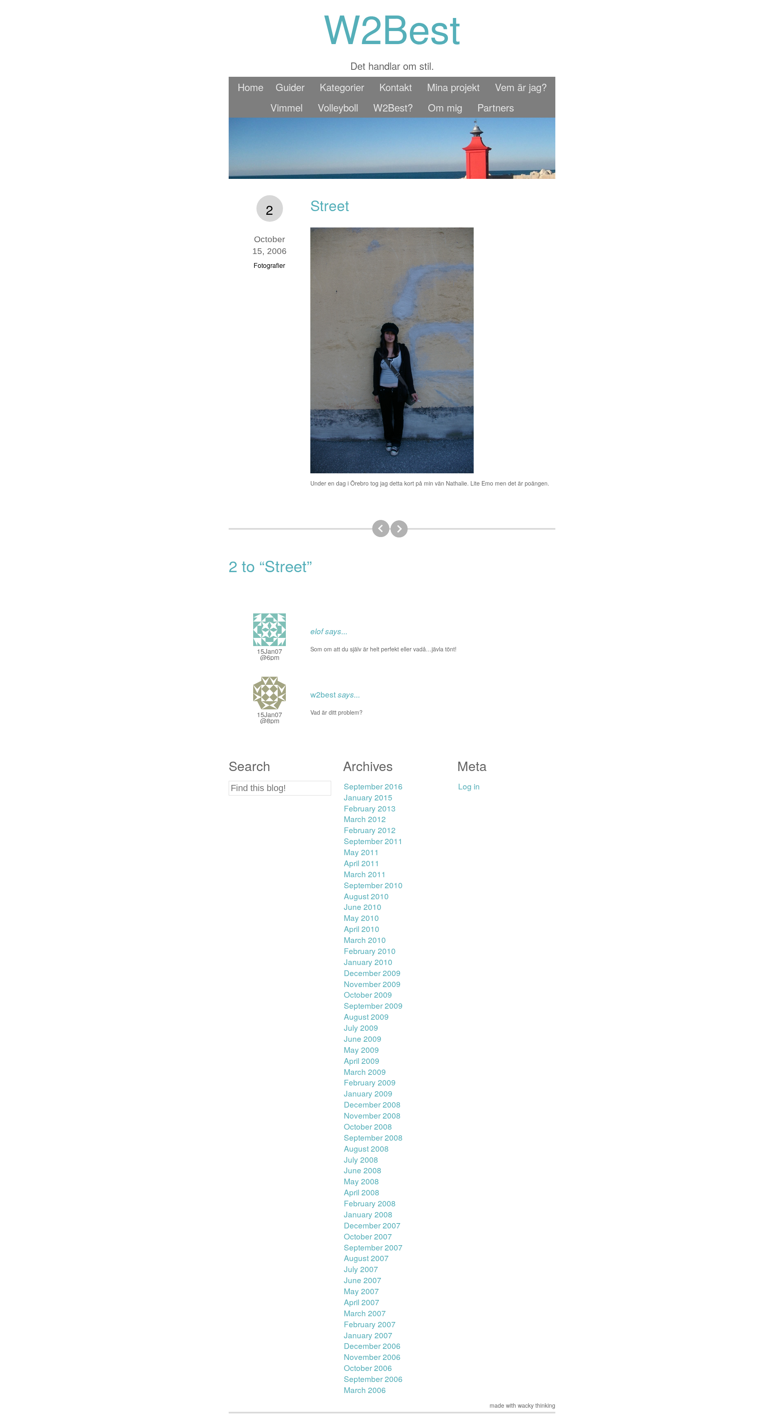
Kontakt (395, 87)
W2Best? (393, 107)
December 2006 (372, 1345)
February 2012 (370, 829)
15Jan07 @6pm (269, 654)
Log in (469, 785)
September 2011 (373, 840)
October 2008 (368, 1126)
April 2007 (361, 1301)
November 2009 (372, 983)
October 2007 (368, 1235)
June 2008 (362, 1169)
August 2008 (366, 1148)
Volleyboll (338, 107)
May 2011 (361, 851)
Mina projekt (453, 87)
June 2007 (362, 1279)
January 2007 (368, 1334)
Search (249, 765)
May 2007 (361, 1290)
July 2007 (361, 1268)
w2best (323, 694)
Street (329, 205)
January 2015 (368, 796)
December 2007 (372, 1224)
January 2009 (368, 1093)
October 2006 (368, 1367)
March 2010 (365, 939)
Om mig (445, 107)
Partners (495, 107)
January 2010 (368, 961)
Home (250, 87)
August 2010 (366, 895)
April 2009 (361, 1060)
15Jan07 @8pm (269, 717)
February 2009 (370, 1082)
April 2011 (361, 862)
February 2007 (370, 1323)
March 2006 (365, 1389)
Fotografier (269, 265)
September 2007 (373, 1247)
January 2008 (368, 1213)
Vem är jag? (521, 87)
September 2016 (373, 785)
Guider (290, 87)
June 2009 (362, 1038)
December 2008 (372, 1104)
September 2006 (373, 1378)
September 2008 (373, 1137)
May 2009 (361, 1049)
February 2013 (370, 808)
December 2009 (372, 972)
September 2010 (373, 884)
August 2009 (366, 1016)
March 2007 (365, 1312)
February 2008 (370, 1202)
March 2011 (365, 873)
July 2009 (361, 1027)
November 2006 (372, 1356)
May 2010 (361, 917)
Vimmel (286, 107)
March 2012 (365, 818)
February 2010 (370, 950)
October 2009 (368, 994)
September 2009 (373, 1005)
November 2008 (372, 1115)
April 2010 (361, 928)
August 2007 (366, 1257)
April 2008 (361, 1191)
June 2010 (362, 906)
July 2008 (361, 1159)
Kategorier (342, 87)
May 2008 (361, 1180)
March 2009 (365, 1071)
